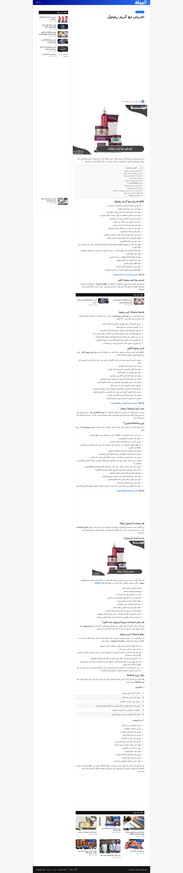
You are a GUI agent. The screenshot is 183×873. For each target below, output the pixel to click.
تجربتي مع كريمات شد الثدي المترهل (125, 274)
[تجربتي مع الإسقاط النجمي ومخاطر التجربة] (103, 300)
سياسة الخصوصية (40, 869)
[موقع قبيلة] (141, 2)
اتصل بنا (54, 869)
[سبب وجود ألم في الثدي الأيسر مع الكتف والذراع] (110, 821)
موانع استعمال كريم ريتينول (132, 193)
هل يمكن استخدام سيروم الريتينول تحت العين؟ (127, 190)
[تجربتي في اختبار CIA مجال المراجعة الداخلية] (63, 201)
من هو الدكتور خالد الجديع (137, 851)
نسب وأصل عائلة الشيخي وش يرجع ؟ (110, 855)
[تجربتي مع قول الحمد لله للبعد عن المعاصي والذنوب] (63, 49)
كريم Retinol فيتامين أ (134, 183)
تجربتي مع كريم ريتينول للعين (132, 173)
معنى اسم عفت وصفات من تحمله (87, 832)
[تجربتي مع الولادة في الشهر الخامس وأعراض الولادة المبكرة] (139, 301)
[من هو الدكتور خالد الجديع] (133, 844)
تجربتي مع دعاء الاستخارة (49, 54)
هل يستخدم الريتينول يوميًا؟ (132, 185)
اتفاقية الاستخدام (62, 869)
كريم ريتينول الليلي (135, 178)
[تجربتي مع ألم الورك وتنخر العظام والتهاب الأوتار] (63, 26)
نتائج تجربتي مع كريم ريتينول (132, 171)
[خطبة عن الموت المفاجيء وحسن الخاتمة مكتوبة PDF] (86, 844)
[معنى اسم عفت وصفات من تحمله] (86, 823)
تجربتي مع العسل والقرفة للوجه (127, 491)
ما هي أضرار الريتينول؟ (134, 188)
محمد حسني (138, 101)
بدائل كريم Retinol (134, 195)
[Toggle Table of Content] (140, 168)
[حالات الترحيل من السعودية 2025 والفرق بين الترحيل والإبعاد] (133, 823)
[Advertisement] (110, 59)
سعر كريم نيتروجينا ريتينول (133, 181)
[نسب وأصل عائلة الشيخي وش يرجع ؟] (110, 846)
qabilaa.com (99, 583)
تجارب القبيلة (139, 12)
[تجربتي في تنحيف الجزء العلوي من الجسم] (63, 19)
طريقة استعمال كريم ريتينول (132, 176)
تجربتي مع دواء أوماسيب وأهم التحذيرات (123, 403)
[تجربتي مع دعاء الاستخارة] (63, 125)
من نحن (49, 869)
